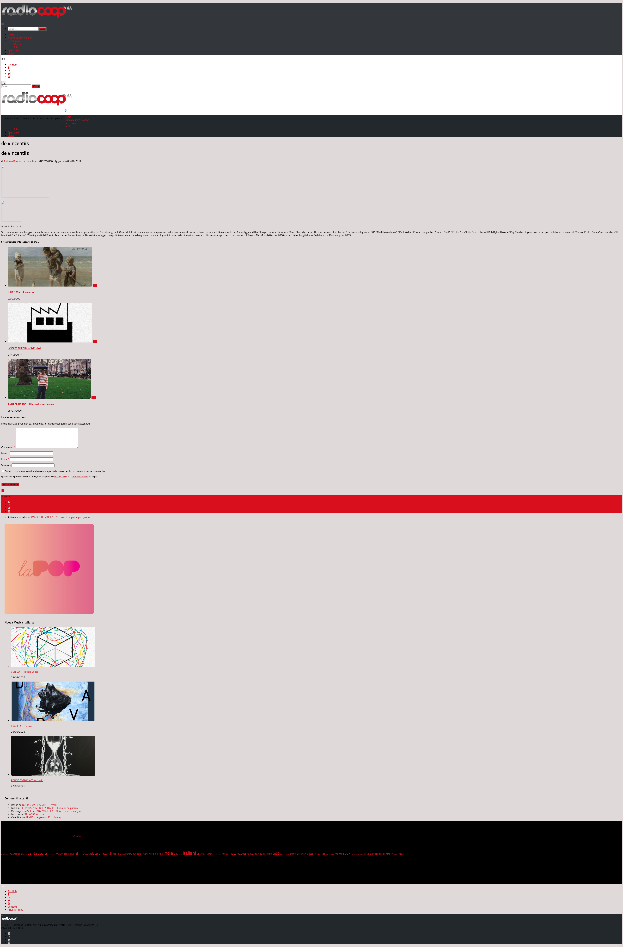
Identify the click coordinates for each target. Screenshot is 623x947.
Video (11, 53)
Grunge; (137, 853)
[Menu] (2, 886)
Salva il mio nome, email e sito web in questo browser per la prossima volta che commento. (55, 471)
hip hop (158, 853)
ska (361, 854)
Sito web (6, 465)
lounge (218, 854)
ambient (5, 854)
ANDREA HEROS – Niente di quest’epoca (31, 404)
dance (80, 853)
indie (168, 853)
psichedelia (302, 854)
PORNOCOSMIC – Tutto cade (27, 780)
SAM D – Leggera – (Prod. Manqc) (43, 817)
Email (5, 459)
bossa (24, 854)
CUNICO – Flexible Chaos (24, 671)
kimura (205, 854)
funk (116, 854)
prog (292, 853)
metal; (225, 853)
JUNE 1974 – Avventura (21, 292)
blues (18, 854)
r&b (318, 854)
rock (346, 853)
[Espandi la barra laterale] (2, 490)
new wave (238, 853)
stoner (389, 853)
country (59, 853)
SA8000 (77, 835)
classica (51, 854)
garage (129, 853)
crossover (69, 853)
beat (12, 853)
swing (396, 854)
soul (366, 854)
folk (110, 854)
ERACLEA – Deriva (21, 726)
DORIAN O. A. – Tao (34, 814)
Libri (16, 47)
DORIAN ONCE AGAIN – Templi (39, 804)
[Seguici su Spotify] (9, 511)
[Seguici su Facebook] (9, 502)
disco (87, 854)
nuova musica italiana (259, 853)
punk (312, 854)
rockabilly (355, 854)
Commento (8, 447)
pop (276, 853)
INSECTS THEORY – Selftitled (24, 348)
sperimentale (377, 854)
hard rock (148, 853)
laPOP (211, 853)
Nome (5, 453)
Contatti (12, 906)
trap (401, 853)
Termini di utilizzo (80, 476)
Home (11, 34)
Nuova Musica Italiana (20, 37)
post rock (284, 854)
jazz (199, 854)
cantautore (37, 853)
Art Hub (12, 64)
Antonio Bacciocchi (14, 161)
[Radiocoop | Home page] (37, 17)
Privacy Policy (60, 476)
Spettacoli (13, 50)
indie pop (178, 854)
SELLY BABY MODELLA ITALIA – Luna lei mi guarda (49, 807)
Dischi (17, 44)
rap (322, 854)
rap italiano (330, 854)
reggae (338, 853)
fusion (122, 854)
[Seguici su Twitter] (9, 508)
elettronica (98, 853)
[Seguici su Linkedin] (9, 505)
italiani (189, 853)
